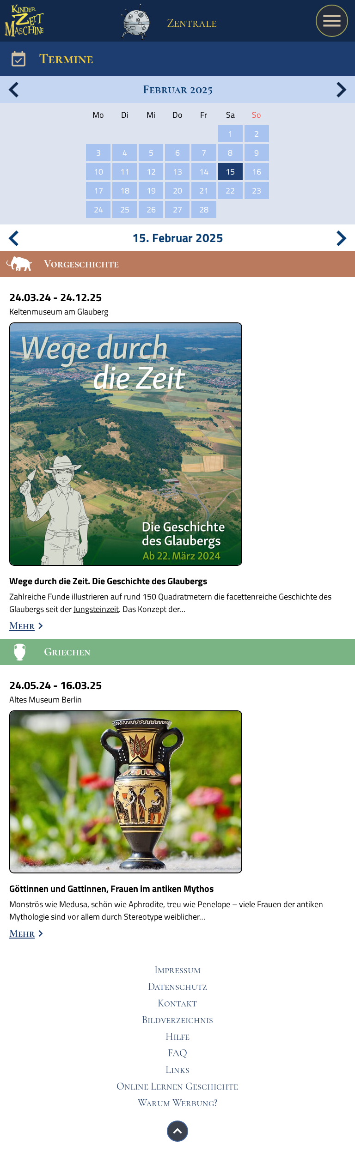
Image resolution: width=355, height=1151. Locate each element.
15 (230, 171)
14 (203, 171)
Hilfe (177, 1036)
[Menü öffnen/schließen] (332, 21)
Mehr (22, 626)
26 (151, 209)
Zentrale (190, 23)
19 (151, 190)
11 (124, 171)
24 (98, 209)
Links (177, 1070)
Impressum (177, 970)
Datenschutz (177, 987)
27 (177, 209)
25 (124, 209)
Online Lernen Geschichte (177, 1086)
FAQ (177, 1053)
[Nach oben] (177, 1131)
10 (98, 171)
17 (98, 190)
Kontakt (177, 1003)
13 (177, 171)
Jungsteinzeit (96, 609)
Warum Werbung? (177, 1103)
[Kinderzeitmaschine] (24, 23)
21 (203, 190)
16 (256, 171)
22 (230, 190)
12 (151, 171)
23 (256, 190)
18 (124, 190)
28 (203, 209)
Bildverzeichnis (177, 1020)
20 (177, 190)
